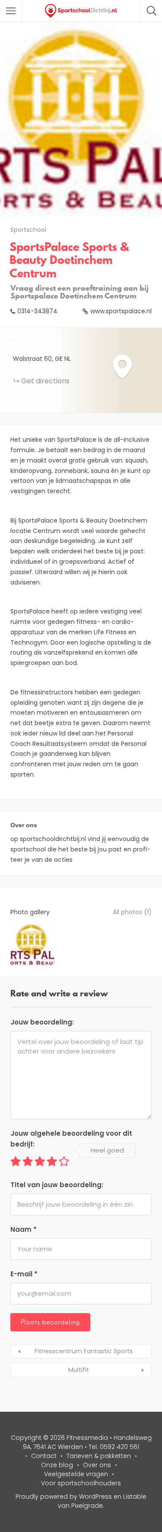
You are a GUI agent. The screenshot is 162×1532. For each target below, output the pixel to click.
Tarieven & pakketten (99, 1456)
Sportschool (28, 229)
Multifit (78, 1369)
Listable (134, 1496)
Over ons (97, 1465)
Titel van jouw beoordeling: (56, 1184)
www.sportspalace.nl (121, 311)
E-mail (24, 1273)
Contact (44, 1456)
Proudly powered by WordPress (64, 1496)
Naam (23, 1229)
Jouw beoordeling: (42, 1022)
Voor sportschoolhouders (81, 1483)
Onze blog (57, 1465)
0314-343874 (37, 311)
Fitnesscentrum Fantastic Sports (84, 1351)
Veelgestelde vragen (76, 1474)
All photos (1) (132, 912)
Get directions (45, 381)
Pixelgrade (87, 1505)
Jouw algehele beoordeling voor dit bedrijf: (71, 1139)
